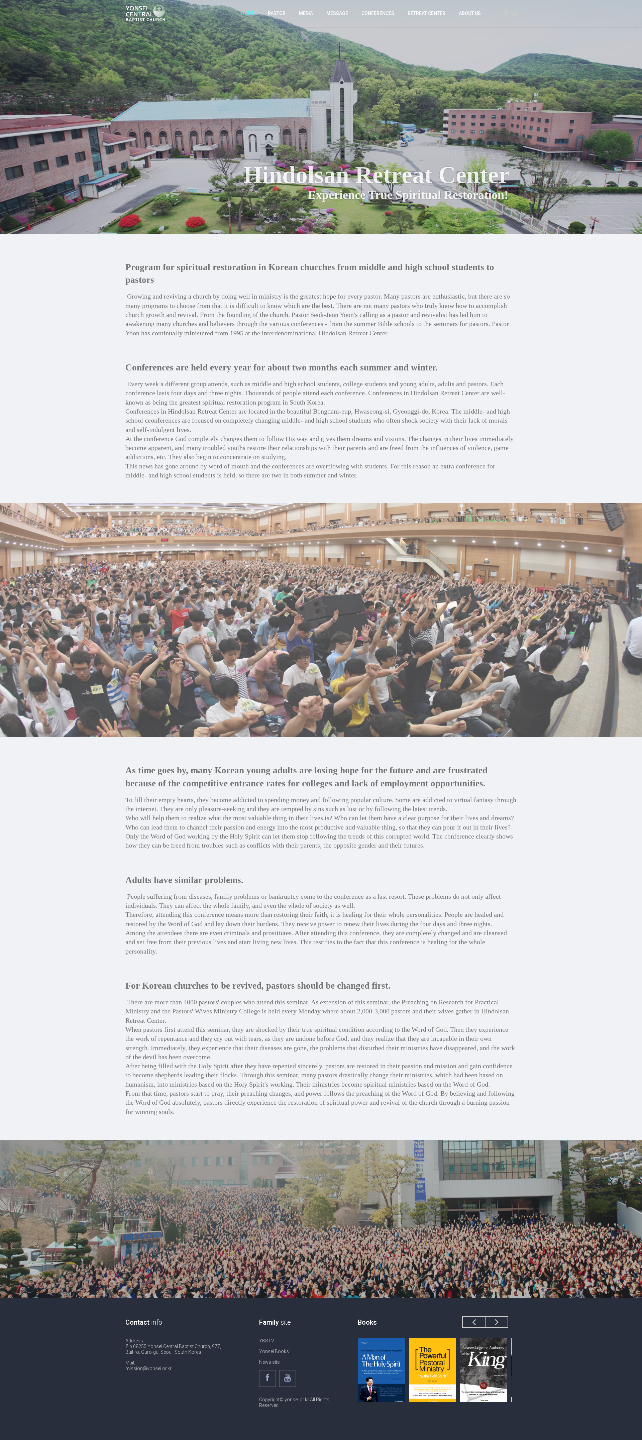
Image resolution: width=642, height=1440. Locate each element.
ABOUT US (470, 13)
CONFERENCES (377, 13)
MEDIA (306, 13)
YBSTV (266, 1340)
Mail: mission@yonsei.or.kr (148, 1365)
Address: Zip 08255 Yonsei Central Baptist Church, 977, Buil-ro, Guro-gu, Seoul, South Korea (173, 1346)
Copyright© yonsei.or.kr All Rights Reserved (294, 1402)
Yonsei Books (274, 1351)
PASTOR (277, 13)
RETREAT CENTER (426, 13)
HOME (247, 13)
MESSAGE (337, 13)
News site (269, 1362)
